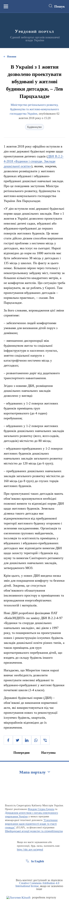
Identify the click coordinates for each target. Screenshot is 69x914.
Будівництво (34, 126)
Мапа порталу (32, 772)
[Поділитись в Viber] (45, 740)
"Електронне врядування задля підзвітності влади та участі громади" (31, 824)
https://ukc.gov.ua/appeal (30, 849)
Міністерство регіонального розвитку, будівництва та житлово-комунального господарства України (34, 109)
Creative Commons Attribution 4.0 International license (37, 885)
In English (37, 861)
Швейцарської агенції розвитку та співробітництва (34, 831)
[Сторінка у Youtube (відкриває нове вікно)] (41, 869)
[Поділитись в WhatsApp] (35, 740)
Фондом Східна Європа (41, 809)
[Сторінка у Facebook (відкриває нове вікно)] (27, 869)
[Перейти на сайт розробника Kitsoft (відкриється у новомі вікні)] (18, 897)
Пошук (59, 6)
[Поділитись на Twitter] (17, 740)
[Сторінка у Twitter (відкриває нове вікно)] (34, 869)
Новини (11, 56)
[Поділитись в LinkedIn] (26, 740)
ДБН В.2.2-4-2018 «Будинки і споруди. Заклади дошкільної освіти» (33, 161)
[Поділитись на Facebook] (8, 740)
